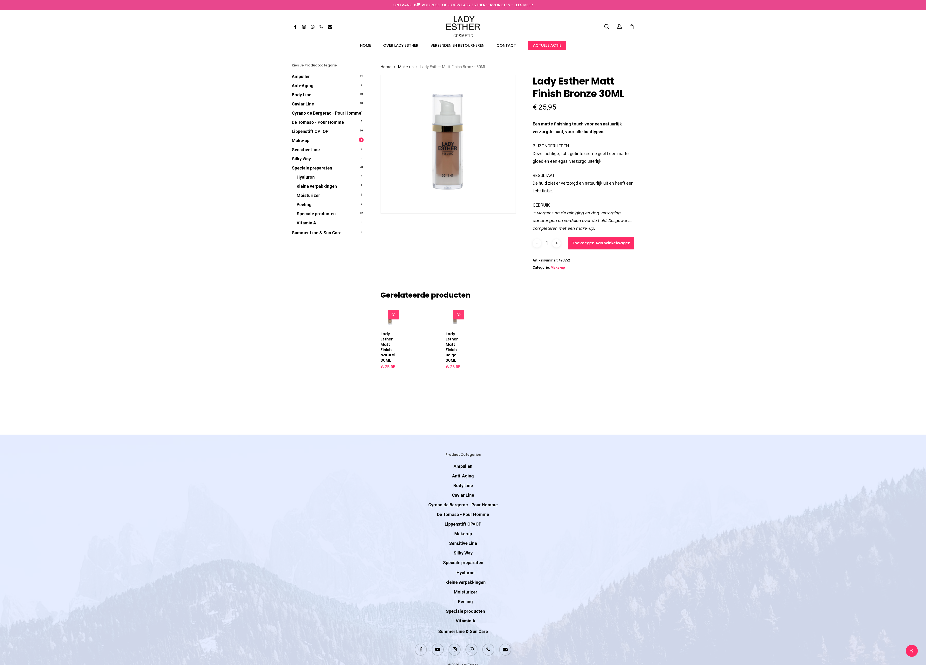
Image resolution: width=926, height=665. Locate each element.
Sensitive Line (306, 149)
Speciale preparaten (312, 167)
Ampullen (301, 76)
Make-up (300, 140)
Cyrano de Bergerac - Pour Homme (326, 113)
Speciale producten (316, 213)
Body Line (301, 94)
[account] (619, 26)
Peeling (304, 204)
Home (386, 67)
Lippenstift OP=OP (310, 131)
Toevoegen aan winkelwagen (601, 243)
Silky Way (301, 158)
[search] (607, 26)
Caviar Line (303, 103)
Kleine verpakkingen (317, 186)
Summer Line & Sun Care (316, 232)
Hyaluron (306, 177)
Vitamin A (306, 222)
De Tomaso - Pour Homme (318, 122)
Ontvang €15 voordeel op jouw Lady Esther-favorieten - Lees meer (463, 5)
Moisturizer (308, 195)
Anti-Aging (302, 85)
